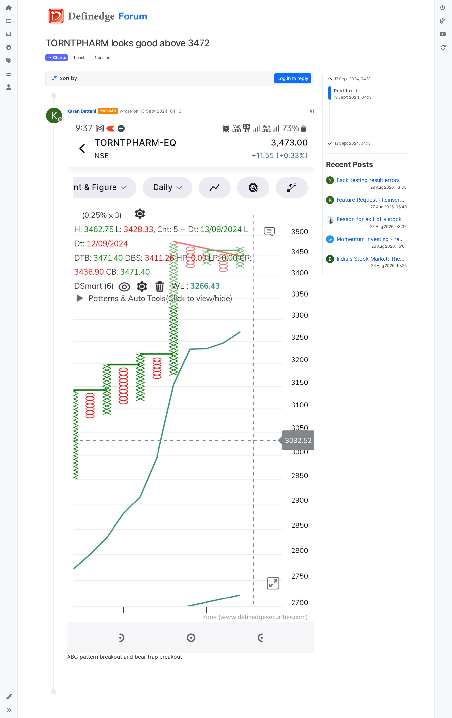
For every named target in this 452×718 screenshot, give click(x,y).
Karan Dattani (81, 111)
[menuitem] (261, 670)
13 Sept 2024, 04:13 (160, 111)
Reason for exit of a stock (369, 219)
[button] (9, 74)
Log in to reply (292, 78)
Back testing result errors (368, 180)
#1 (312, 111)
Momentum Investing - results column (384, 239)
